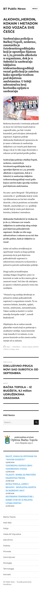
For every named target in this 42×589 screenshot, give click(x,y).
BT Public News (14, 8)
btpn (8, 347)
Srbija (12, 349)
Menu (34, 9)
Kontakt (7, 574)
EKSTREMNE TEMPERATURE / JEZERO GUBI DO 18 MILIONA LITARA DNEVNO (20, 499)
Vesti (17, 349)
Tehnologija (8, 569)
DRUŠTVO (8, 540)
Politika (6, 546)
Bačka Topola (27, 347)
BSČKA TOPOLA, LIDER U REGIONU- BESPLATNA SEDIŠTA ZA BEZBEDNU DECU (21, 487)
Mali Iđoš (7, 523)
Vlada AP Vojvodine (12, 534)
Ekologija (7, 563)
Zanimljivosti (9, 557)
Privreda (7, 551)
